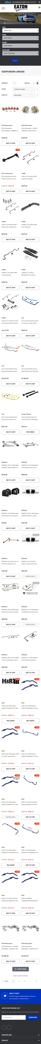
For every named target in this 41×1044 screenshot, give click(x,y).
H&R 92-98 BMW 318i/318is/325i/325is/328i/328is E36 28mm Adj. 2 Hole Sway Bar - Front (30, 900)
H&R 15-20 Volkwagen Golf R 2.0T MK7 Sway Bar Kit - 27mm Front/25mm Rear (10, 755)
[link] (11, 110)
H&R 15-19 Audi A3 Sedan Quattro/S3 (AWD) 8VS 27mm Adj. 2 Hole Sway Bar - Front (10, 900)
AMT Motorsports (7, 125)
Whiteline (4, 462)
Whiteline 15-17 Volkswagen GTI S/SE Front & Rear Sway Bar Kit (29, 611)
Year (4, 27)
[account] (33, 8)
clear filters (26, 60)
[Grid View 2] (37, 83)
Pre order (30, 432)
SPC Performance (7, 173)
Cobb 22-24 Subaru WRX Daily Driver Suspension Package (9, 226)
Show (4, 89)
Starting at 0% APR (24, 2)
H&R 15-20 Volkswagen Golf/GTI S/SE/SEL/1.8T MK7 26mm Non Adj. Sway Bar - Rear (29, 755)
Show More (21, 969)
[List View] (34, 83)
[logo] (20, 8)
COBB (23, 173)
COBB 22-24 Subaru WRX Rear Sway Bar (29, 226)
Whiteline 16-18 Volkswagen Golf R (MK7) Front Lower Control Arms (29, 466)
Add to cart (10, 143)
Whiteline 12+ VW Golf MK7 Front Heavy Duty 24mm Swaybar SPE (29, 659)
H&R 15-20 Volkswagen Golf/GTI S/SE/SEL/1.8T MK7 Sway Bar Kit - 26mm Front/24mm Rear (29, 707)
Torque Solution (26, 414)
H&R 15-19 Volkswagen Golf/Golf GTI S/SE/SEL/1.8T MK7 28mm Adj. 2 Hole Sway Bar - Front (10, 851)
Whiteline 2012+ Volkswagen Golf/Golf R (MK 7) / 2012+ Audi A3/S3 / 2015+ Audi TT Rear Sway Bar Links (30, 515)
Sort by (4, 95)
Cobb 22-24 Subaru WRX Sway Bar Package (29, 178)
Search (15, 60)
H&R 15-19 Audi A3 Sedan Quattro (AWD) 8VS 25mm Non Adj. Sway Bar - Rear (29, 803)
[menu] (3, 8)
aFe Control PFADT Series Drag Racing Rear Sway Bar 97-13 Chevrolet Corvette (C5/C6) (29, 370)
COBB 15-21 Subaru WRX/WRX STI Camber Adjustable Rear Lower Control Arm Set (28, 274)
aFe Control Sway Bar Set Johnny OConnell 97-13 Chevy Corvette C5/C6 (9, 418)
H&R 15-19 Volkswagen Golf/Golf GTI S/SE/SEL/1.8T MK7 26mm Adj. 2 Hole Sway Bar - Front (30, 851)
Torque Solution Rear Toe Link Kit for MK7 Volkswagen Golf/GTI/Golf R (29, 418)
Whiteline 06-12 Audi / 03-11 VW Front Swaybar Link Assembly (10, 563)
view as (27, 83)
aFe (22, 318)
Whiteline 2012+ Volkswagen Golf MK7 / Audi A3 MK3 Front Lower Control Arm (10, 466)
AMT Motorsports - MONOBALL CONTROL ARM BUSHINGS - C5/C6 (30, 948)
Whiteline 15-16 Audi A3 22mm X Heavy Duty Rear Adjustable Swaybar (29, 563)
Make (4, 35)
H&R (3, 703)
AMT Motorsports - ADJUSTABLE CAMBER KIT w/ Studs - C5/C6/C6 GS (10, 130)
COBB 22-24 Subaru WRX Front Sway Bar (9, 274)
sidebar (5, 83)
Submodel (6, 50)
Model (4, 43)
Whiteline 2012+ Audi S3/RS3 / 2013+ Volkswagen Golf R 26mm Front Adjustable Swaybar (10, 659)
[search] (8, 8)
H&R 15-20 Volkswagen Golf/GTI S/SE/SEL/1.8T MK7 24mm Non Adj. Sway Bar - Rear (10, 803)
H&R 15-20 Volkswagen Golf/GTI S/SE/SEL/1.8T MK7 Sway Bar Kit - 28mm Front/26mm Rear (10, 707)
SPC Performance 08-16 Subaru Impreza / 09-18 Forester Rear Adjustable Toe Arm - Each (10, 178)
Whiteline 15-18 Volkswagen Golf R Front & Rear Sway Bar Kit (10, 611)
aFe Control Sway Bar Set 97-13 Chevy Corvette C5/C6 (30, 322)
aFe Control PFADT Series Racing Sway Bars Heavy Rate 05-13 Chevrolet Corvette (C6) (9, 370)
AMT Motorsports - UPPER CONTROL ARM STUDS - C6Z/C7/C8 (29, 130)
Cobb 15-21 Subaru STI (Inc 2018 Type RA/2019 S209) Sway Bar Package (10, 322)
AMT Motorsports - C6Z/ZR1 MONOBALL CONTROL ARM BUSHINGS (10, 948)
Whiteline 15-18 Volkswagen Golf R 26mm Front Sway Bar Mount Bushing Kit (10, 515)
